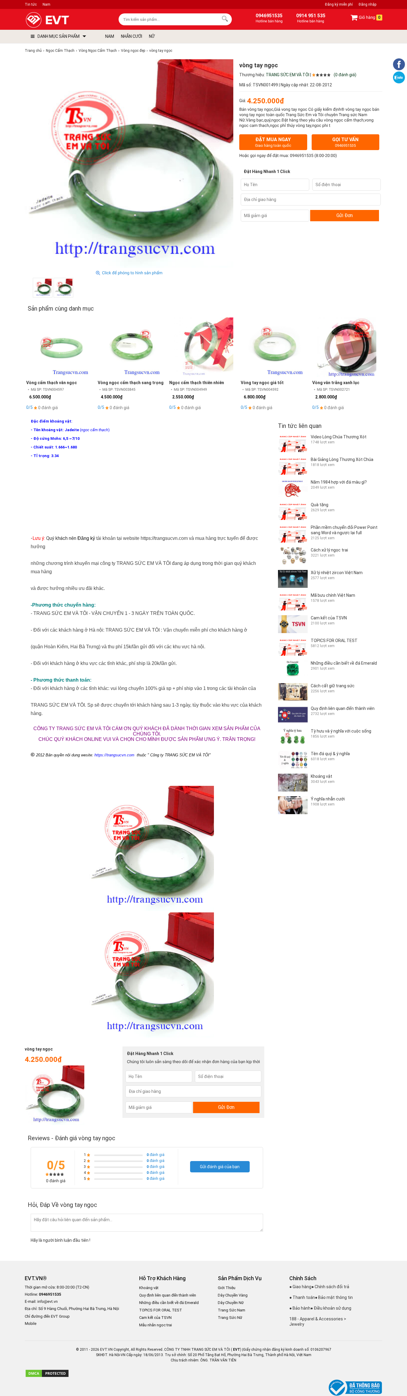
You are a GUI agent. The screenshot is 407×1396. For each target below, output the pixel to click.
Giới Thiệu (226, 1288)
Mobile (30, 1324)
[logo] (61, 20)
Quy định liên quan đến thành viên (167, 1295)
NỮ (152, 36)
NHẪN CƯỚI (131, 36)
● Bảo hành (299, 1308)
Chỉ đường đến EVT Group (47, 1316)
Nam (46, 4)
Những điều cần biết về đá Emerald (169, 1302)
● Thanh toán (302, 1297)
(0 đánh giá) (345, 74)
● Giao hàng (300, 1286)
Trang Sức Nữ (230, 1317)
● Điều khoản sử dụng (330, 1308)
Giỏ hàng (369, 17)
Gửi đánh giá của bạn (220, 1166)
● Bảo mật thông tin (334, 1297)
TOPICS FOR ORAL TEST (160, 1310)
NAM (109, 36)
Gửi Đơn (344, 215)
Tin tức (31, 4)
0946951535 (301, 155)
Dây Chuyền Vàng (233, 1295)
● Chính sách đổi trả (330, 1286)
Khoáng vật (149, 1288)
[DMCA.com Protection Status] (47, 1376)
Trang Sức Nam (231, 1310)
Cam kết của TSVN (155, 1317)
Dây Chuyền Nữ (231, 1302)
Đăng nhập (367, 4)
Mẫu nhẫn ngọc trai (155, 1325)
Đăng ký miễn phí (339, 4)
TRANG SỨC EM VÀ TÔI (287, 74)
